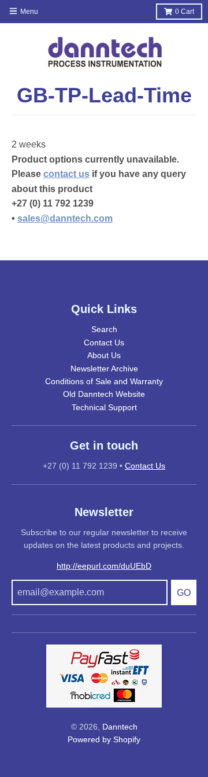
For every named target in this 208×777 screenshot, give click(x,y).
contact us (66, 174)
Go (184, 593)
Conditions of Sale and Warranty (104, 381)
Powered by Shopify (104, 739)
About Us (104, 355)
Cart (184, 12)
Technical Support (104, 407)
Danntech (120, 726)
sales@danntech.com (65, 218)
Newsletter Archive (104, 368)
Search (104, 329)
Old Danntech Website (104, 394)
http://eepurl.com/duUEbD (104, 565)
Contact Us (104, 342)
